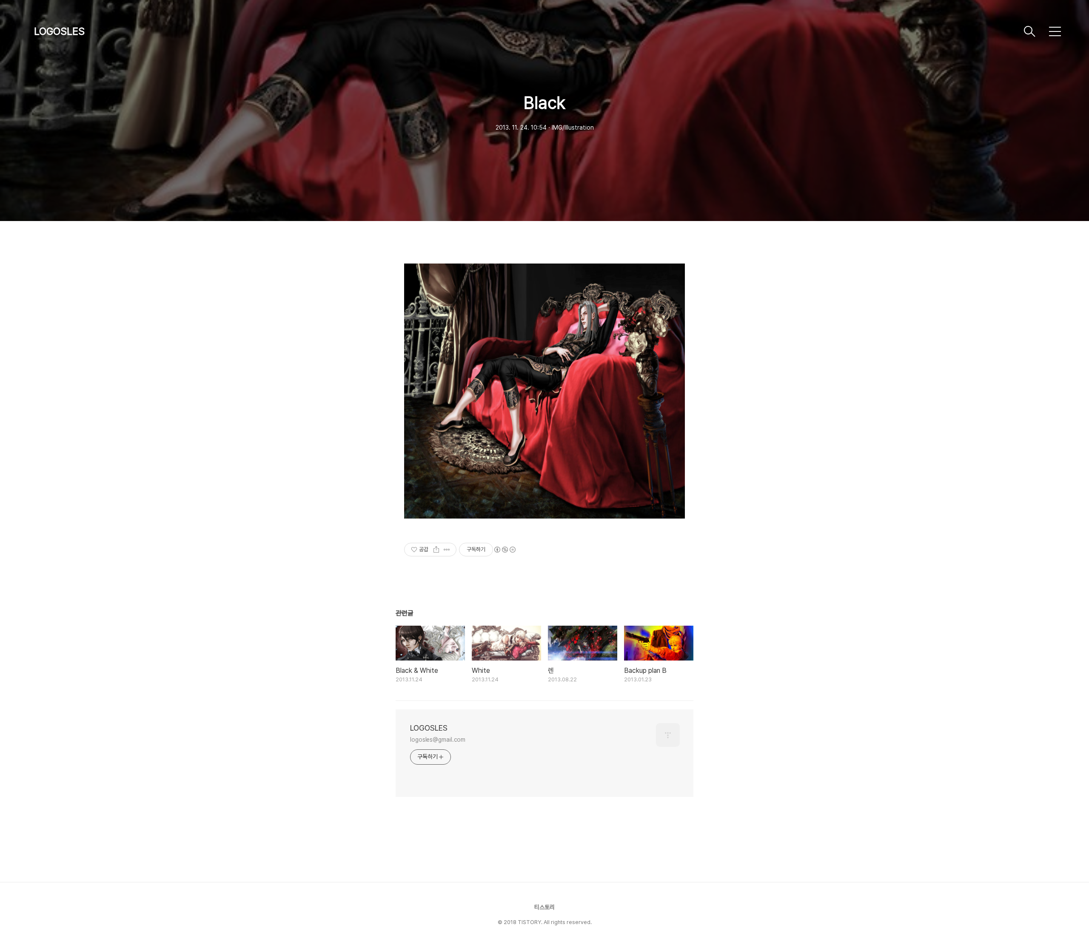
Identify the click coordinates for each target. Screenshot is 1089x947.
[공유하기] (436, 549)
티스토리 (544, 907)
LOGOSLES (59, 31)
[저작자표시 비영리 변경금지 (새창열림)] (504, 549)
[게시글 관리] (447, 549)
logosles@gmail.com (437, 739)
